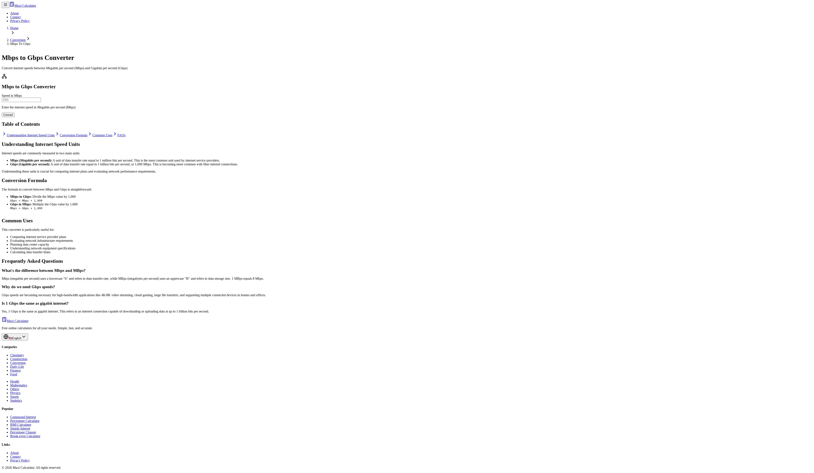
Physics (15, 393)
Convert (8, 114)
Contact (15, 17)
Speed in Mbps (12, 95)
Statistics (16, 400)
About (14, 13)
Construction (18, 359)
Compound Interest (23, 417)
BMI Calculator (20, 424)
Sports (14, 396)
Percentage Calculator (24, 421)
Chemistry (17, 355)
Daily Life (17, 366)
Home (14, 28)
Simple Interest (20, 428)
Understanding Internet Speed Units (31, 135)
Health (14, 381)
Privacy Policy (20, 21)
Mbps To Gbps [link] (20, 44)
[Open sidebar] (5, 5)
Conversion (18, 40)
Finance (15, 370)
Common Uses (102, 135)
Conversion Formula (73, 135)
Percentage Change (23, 432)
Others (14, 389)
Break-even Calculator (25, 436)
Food (13, 374)
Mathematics (18, 385)
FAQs (121, 135)
